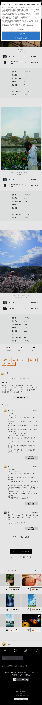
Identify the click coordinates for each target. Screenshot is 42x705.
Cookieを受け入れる (21, 38)
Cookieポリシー (17, 24)
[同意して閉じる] (41, 2)
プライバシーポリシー (22, 25)
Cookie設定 (21, 29)
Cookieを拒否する (21, 34)
